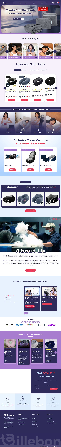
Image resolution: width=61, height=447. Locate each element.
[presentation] (7, 51)
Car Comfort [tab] (24, 70)
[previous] (5, 88)
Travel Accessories (38, 2)
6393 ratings (26, 89)
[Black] (6, 96)
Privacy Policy (49, 418)
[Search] (52, 3)
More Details (29, 210)
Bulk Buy (34, 418)
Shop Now (12, 169)
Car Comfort (22, 2)
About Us (34, 423)
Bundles (44, 2)
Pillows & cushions (29, 2)
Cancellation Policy (50, 421)
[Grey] (11, 96)
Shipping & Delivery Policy (52, 423)
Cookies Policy (35, 426)
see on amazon (29, 306)
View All (7, 135)
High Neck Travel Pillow (36, 91)
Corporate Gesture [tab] (25, 181)
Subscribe (53, 388)
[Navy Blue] (24, 96)
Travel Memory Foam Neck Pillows (23, 419)
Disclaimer (34, 421)
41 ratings (52, 88)
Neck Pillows (16, 2)
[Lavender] (9, 96)
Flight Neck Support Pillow (50, 90)
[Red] (14, 96)
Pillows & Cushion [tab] (42, 70)
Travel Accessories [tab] (33, 70)
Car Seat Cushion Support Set (28, 165)
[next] (56, 88)
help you (54, 187)
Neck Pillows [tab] (17, 70)
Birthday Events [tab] (36, 181)
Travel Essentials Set (8, 165)
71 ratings (39, 89)
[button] (56, 352)
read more (29, 270)
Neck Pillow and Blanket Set (45, 165)
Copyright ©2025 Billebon (11, 446)
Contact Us (34, 424)
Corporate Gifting (21, 424)
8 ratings (12, 89)
